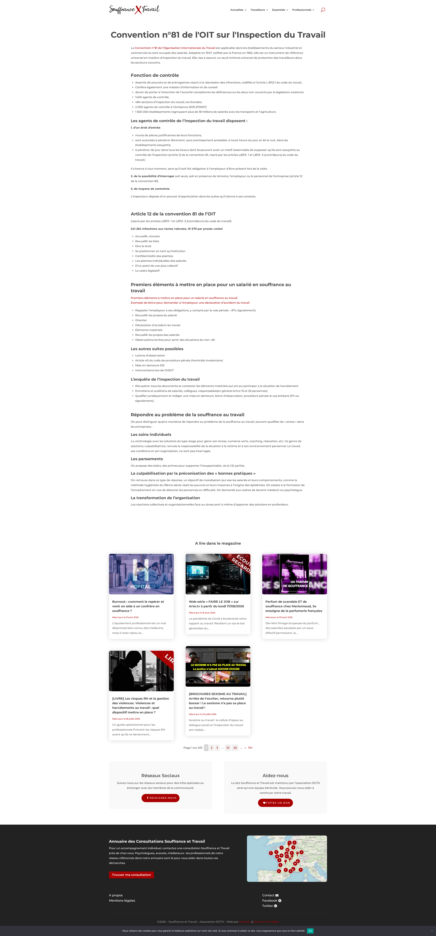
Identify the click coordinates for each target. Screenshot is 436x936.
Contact (268, 895)
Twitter (267, 906)
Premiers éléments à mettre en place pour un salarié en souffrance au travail (184, 298)
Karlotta (245, 921)
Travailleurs (258, 9)
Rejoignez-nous (163, 797)
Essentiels (278, 9)
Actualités (236, 9)
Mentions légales (122, 900)
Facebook (269, 900)
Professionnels (301, 9)
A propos (116, 895)
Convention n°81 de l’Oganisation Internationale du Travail (175, 48)
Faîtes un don (278, 802)
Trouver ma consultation (131, 875)
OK (310, 930)
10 (228, 747)
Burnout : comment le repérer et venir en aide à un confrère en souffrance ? (138, 606)
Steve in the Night (266, 921)
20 (235, 747)
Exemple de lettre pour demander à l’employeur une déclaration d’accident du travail (190, 302)
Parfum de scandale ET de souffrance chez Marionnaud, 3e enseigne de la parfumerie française (294, 606)
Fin (250, 747)
